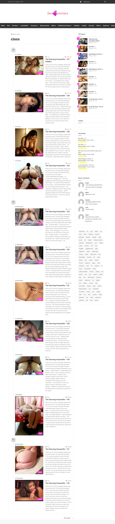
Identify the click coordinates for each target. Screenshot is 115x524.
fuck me (81, 263)
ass (101, 231)
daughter (81, 248)
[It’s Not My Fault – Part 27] (82, 101)
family (88, 251)
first (99, 254)
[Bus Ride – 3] (82, 79)
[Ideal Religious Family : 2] (82, 56)
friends (80, 260)
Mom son (99, 277)
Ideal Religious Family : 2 (96, 54)
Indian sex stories (83, 271)
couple (80, 245)
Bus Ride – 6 (82, 138)
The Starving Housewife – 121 (57, 285)
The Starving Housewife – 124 (57, 166)
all (87, 231)
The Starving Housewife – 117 (57, 449)
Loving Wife (24, 25)
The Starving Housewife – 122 (57, 249)
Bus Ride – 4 (92, 84)
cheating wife (89, 243)
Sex (90, 288)
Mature (54, 25)
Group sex (34, 25)
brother (90, 240)
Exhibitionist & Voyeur (64, 25)
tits (87, 297)
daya (96, 248)
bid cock (97, 234)
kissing (97, 271)
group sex (87, 263)
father (86, 254)
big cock (88, 237)
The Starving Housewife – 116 (57, 483)
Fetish (98, 25)
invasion (92, 271)
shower (98, 291)
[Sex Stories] (57, 13)
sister (80, 294)
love (86, 274)
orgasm (85, 283)
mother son (87, 280)
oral (80, 283)
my (93, 280)
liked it (80, 274)
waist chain (98, 297)
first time (89, 257)
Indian (94, 268)
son (85, 294)
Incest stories (87, 268)
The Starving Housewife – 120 (57, 324)
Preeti (48, 57)
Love (86, 207)
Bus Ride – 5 (92, 91)
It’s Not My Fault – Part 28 (96, 106)
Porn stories (82, 286)
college (101, 243)
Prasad (88, 286)
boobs (80, 240)
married (95, 274)
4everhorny (82, 231)
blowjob (94, 237)
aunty (85, 234)
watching (81, 300)
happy (93, 263)
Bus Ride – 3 (92, 76)
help (88, 265)
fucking (96, 260)
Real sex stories (44, 25)
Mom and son (91, 277)
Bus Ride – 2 (92, 61)
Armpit (96, 231)
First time (14, 25)
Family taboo (95, 251)
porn (96, 283)
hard (98, 263)
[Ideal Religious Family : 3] (82, 71)
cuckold (86, 245)
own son (91, 283)
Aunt (80, 234)
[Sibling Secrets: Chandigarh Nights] (82, 41)
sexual (88, 291)
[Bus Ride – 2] (82, 64)
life (102, 271)
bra (85, 240)
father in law (93, 254)
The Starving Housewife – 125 (57, 132)
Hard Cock (81, 265)
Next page (67, 518)
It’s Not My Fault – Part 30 (85, 165)
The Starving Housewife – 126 (57, 96)
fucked (90, 260)
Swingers (76, 25)
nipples (98, 280)
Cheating (81, 243)
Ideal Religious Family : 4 (85, 159)
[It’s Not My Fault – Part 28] (82, 109)
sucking (94, 294)
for (94, 257)
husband (97, 265)
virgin (91, 297)
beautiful (91, 234)
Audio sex (106, 25)
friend (98, 257)
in (101, 265)
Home (14, 34)
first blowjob (82, 257)
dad (96, 245)
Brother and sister (98, 240)
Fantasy (81, 254)
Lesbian (84, 25)
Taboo (100, 294)
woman (96, 300)
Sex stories (81, 291)
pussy (94, 286)
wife (87, 300)
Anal (8, 25)
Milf (80, 277)
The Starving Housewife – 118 (57, 399)
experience (81, 251)
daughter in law (89, 248)
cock (96, 243)
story (89, 294)
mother (80, 280)
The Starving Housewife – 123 (57, 212)
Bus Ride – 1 (92, 46)
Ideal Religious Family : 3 (96, 69)
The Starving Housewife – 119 (57, 359)
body (99, 237)
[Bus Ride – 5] (82, 94)
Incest (80, 268)
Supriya (87, 200)
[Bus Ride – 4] (82, 86)
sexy (93, 291)
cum (92, 245)
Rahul (87, 192)
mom (84, 277)
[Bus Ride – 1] (82, 49)
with (91, 300)
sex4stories (95, 288)
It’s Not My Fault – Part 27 (96, 99)
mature (101, 274)
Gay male (91, 25)
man (90, 274)
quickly (99, 286)
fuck (86, 260)
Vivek (87, 215)
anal (91, 231)
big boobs (81, 237)
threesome (81, 297)
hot (91, 265)
